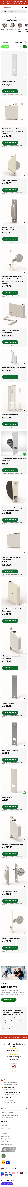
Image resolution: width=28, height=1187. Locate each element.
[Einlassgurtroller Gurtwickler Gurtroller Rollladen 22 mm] (14, 260)
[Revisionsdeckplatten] (14, 398)
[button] (13, 1071)
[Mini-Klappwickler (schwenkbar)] (14, 357)
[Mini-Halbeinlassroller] (14, 163)
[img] (14, 1048)
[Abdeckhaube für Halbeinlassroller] (14, 210)
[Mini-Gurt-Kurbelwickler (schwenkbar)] (14, 314)
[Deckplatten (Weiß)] (14, 65)
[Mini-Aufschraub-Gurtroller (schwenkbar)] (14, 592)
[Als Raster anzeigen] (20, 47)
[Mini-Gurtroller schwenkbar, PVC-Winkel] (14, 639)
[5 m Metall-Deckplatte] (14, 733)
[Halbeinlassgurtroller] (14, 874)
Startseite (4, 17)
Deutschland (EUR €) (9, 1169)
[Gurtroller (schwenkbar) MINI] (14, 112)
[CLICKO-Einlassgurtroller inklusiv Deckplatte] (14, 443)
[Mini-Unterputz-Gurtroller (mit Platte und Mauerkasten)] (14, 491)
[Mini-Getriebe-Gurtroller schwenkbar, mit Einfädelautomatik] (14, 540)
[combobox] (14, 11)
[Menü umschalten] (2, 7)
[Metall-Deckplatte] (14, 686)
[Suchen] (25, 11)
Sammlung (12, 17)
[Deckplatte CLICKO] (14, 780)
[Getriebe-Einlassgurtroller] (14, 921)
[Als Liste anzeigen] (25, 47)
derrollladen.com (11, 1180)
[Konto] (23, 7)
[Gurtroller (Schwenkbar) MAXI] (14, 827)
